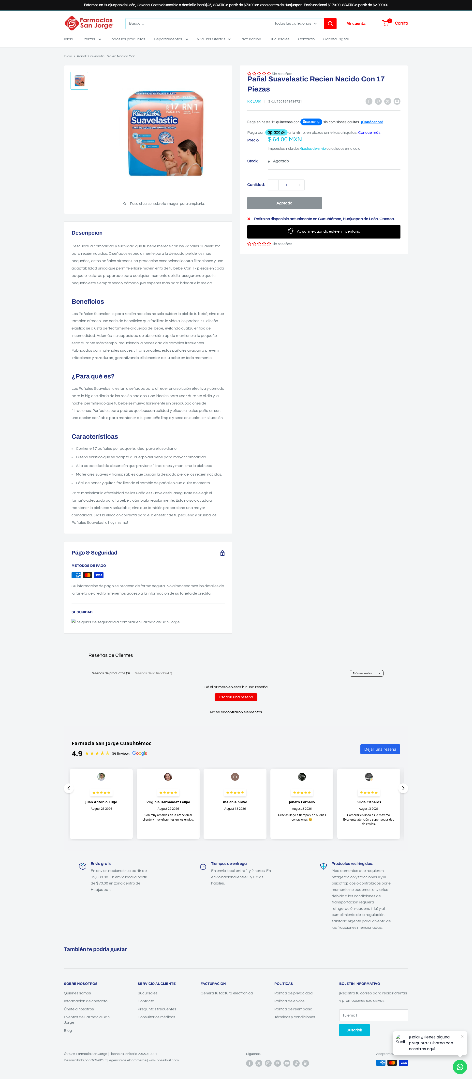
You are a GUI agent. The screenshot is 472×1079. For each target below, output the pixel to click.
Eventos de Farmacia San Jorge (87, 1019)
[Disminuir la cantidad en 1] (273, 185)
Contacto (306, 39)
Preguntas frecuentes (157, 1009)
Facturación (250, 39)
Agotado (284, 203)
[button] (259, 244)
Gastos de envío (313, 148)
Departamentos (168, 39)
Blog (68, 1031)
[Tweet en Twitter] (387, 101)
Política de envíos (289, 1001)
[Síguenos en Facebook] (249, 1063)
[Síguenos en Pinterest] (277, 1063)
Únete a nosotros (79, 1009)
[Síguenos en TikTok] (296, 1063)
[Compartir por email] (397, 101)
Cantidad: (256, 185)
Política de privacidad (293, 993)
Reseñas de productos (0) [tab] (110, 673)
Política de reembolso (293, 1009)
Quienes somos (77, 993)
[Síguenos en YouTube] (286, 1063)
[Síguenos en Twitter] (258, 1063)
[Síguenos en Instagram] (268, 1063)
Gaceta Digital (336, 39)
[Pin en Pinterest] (378, 101)
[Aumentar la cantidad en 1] (299, 185)
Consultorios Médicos (156, 1017)
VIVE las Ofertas (211, 39)
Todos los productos (127, 39)
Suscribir (354, 1030)
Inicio (68, 39)
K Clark (254, 101)
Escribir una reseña (236, 697)
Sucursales (280, 39)
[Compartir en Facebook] (369, 101)
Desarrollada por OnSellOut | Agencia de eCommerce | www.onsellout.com (121, 1060)
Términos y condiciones (294, 1017)
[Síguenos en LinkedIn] (305, 1063)
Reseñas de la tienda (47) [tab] (152, 673)
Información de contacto (85, 1001)
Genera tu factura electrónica (227, 993)
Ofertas (89, 39)
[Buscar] (330, 23)
